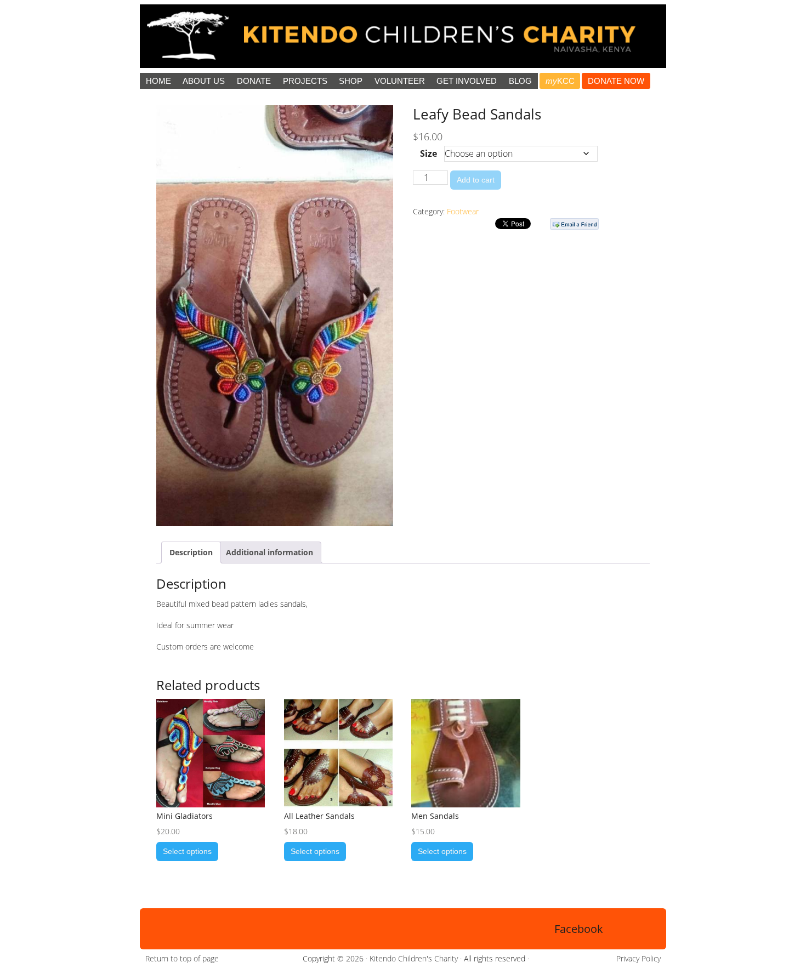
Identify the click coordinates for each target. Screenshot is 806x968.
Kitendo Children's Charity (414, 958)
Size (428, 153)
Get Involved (466, 81)
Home (158, 81)
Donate (254, 81)
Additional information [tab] (269, 552)
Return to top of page (182, 958)
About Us (204, 81)
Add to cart (476, 179)
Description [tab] (191, 552)
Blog (520, 81)
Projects (305, 81)
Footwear (463, 211)
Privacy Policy (638, 958)
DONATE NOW (616, 81)
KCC (560, 81)
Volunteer (399, 81)
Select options (187, 851)
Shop (350, 81)
